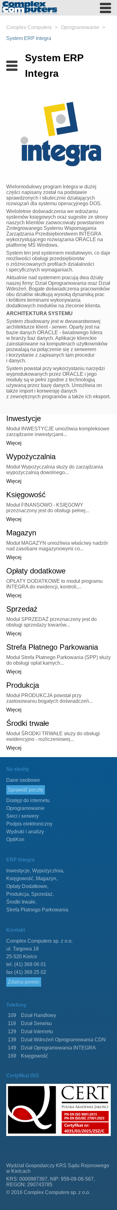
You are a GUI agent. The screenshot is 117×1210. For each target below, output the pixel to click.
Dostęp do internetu (28, 800)
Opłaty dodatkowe (36, 571)
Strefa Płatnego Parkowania (52, 647)
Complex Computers (29, 27)
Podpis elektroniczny (29, 823)
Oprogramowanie (80, 27)
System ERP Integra (28, 38)
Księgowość (26, 494)
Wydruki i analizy (25, 831)
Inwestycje (23, 418)
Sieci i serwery (22, 816)
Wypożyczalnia (31, 456)
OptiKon (15, 839)
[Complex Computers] (34, 14)
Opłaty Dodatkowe (26, 886)
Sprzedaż (21, 609)
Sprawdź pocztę (25, 789)
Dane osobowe (23, 780)
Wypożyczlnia (47, 870)
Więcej (14, 443)
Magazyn (21, 532)
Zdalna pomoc (24, 981)
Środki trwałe (27, 723)
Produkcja (22, 685)
